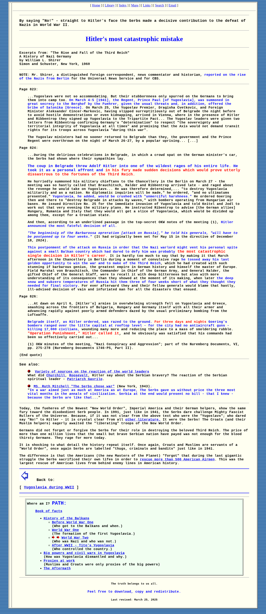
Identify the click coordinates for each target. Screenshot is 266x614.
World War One (65, 530)
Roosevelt (78, 375)
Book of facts (48, 511)
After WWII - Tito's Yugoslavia (83, 545)
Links (146, 5)
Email (172, 5)
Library (110, 5)
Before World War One (73, 522)
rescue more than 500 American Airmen (177, 459)
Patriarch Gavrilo (84, 379)
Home (96, 5)
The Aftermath (57, 568)
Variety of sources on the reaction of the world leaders (92, 372)
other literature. (143, 420)
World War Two (75, 538)
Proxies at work (59, 561)
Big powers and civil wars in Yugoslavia (84, 553)
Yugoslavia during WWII (49, 487)
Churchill (55, 375)
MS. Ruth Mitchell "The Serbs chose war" (74, 386)
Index (123, 5)
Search (159, 5)
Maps (134, 5)
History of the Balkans (66, 518)
